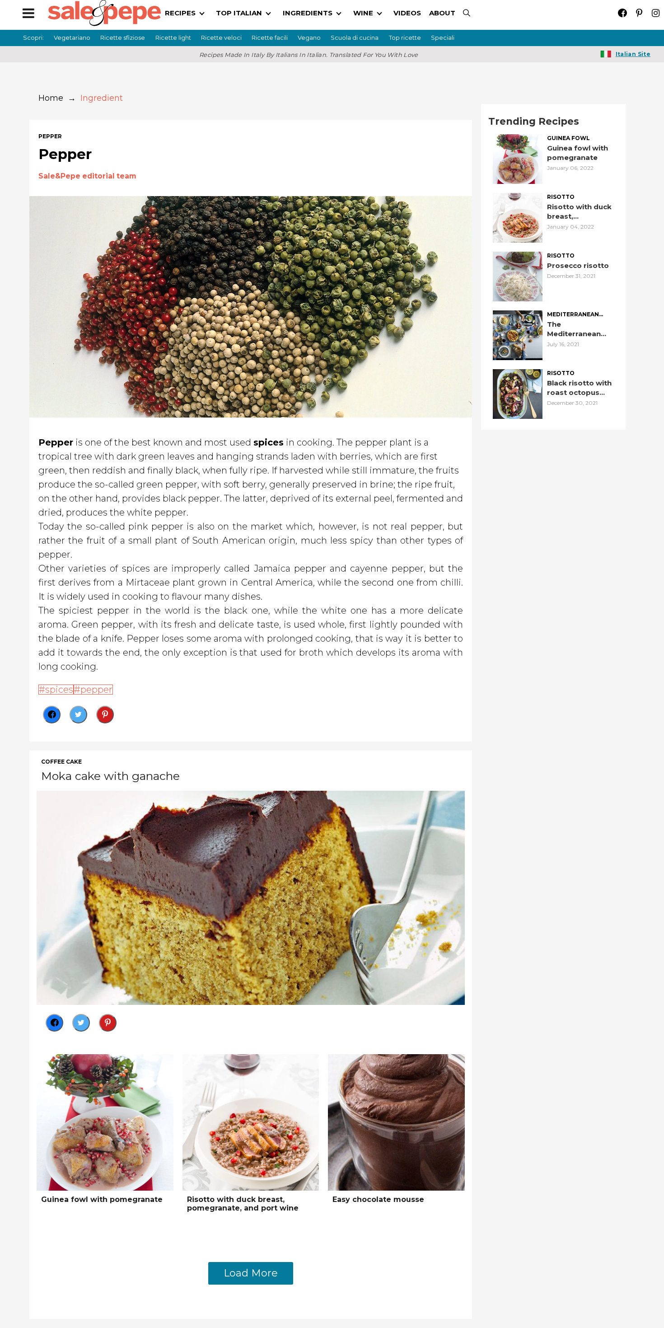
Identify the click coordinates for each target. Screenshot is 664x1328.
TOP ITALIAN (239, 13)
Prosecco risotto (578, 265)
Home (50, 98)
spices (59, 690)
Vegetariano (72, 37)
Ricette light (173, 37)
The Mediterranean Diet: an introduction (574, 329)
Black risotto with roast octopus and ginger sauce (579, 388)
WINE (363, 13)
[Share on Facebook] (52, 714)
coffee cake (61, 762)
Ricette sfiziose (122, 37)
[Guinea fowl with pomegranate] (105, 1121)
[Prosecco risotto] (517, 276)
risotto (561, 197)
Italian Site (633, 54)
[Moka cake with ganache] (251, 896)
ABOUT (442, 13)
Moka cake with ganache (110, 776)
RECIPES (180, 13)
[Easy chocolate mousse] (396, 1121)
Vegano (309, 37)
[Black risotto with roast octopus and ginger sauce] (517, 393)
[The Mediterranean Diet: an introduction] (517, 334)
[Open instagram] (655, 13)
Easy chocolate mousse (378, 1199)
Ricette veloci (221, 37)
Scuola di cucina (355, 37)
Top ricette (405, 37)
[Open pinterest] (639, 13)
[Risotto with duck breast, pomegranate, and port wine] (250, 1121)
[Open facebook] (622, 13)
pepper (50, 136)
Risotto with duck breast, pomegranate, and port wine (243, 1203)
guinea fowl (568, 138)
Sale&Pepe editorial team (87, 176)
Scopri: (33, 37)
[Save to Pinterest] (105, 714)
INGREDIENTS (307, 13)
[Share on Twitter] (78, 714)
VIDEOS (407, 13)
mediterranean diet (573, 314)
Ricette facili (270, 37)
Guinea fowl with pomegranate (102, 1199)
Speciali (442, 37)
